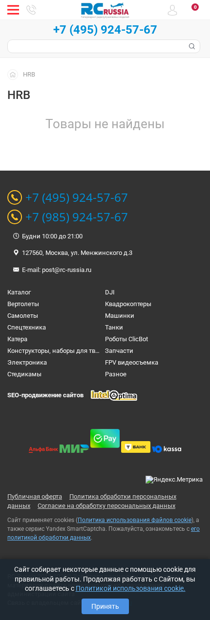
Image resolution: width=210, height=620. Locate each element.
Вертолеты (23, 304)
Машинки (119, 315)
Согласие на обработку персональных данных (106, 505)
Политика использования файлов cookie (134, 520)
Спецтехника (26, 327)
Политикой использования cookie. (131, 588)
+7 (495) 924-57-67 (105, 30)
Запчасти (119, 350)
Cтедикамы (24, 374)
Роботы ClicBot (126, 339)
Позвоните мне (31, 9)
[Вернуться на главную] (15, 74)
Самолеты (22, 315)
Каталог (19, 292)
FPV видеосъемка (131, 362)
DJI (110, 292)
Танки (114, 327)
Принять (105, 606)
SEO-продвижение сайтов (45, 395)
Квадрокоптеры (128, 304)
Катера (17, 339)
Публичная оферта (34, 496)
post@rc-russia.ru (66, 269)
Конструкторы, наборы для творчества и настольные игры (94, 350)
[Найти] (191, 46)
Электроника (27, 362)
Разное (115, 374)
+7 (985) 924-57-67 (76, 217)
